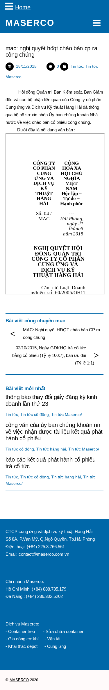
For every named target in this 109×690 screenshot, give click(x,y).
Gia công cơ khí (24, 638)
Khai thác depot (22, 646)
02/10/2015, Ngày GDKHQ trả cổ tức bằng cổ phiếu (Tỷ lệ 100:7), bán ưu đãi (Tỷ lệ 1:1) (53, 355)
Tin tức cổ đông (34, 414)
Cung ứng (56, 646)
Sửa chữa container (64, 631)
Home (23, 7)
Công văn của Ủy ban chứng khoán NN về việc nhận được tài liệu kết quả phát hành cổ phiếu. (54, 431)
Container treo (21, 631)
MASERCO (19, 680)
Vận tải (53, 638)
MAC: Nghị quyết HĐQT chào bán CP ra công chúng (61, 333)
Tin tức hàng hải (51, 449)
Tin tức (77, 66)
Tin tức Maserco (66, 414)
